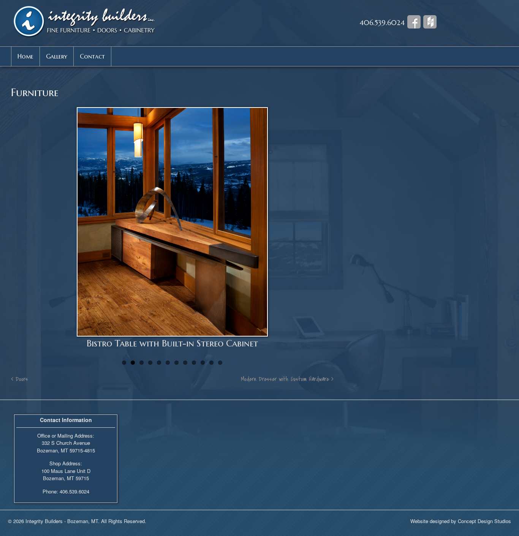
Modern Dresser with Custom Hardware (286, 379)
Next (345, 231)
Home (25, 56)
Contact (92, 56)
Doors (20, 379)
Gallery (56, 56)
